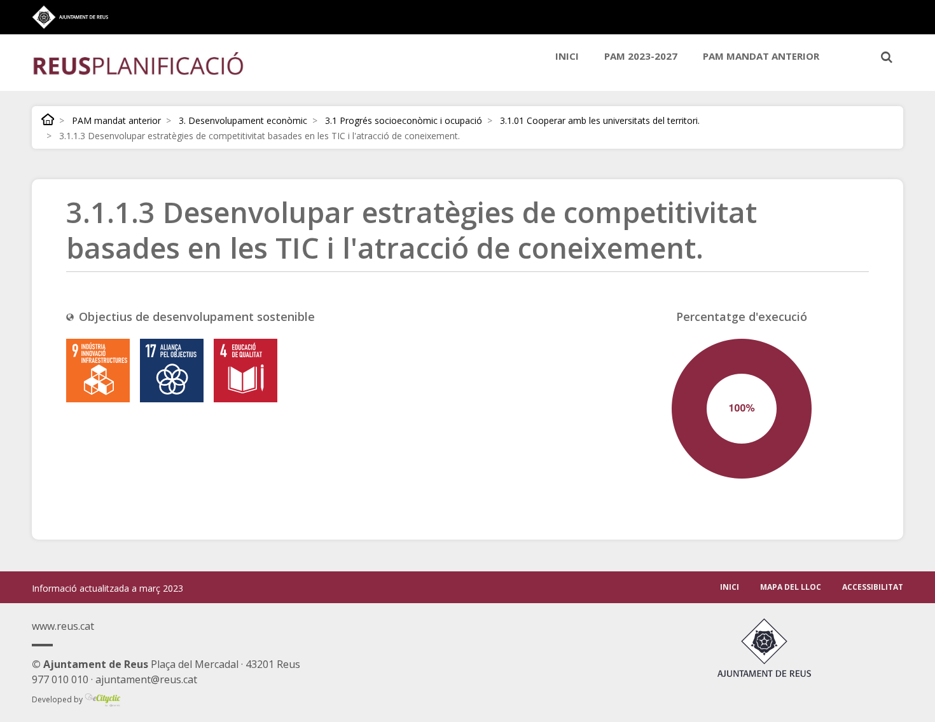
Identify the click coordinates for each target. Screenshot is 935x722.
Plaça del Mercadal (135, 664)
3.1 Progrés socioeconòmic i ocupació (403, 120)
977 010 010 (60, 679)
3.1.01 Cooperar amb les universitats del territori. (600, 120)
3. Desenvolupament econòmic (243, 120)
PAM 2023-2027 (640, 56)
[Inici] (138, 62)
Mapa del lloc (790, 587)
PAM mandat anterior (761, 56)
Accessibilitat (872, 587)
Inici (567, 56)
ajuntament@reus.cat (146, 679)
